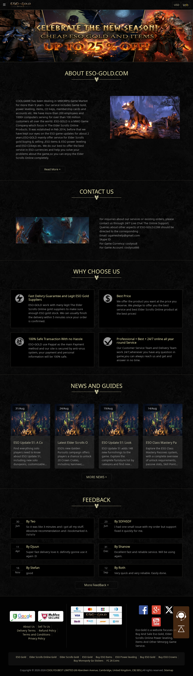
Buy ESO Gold (147, 657)
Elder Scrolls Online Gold (43, 657)
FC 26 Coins (112, 660)
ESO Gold (21, 657)
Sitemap (168, 670)
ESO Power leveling (126, 657)
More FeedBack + (96, 585)
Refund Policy (47, 630)
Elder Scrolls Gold (69, 657)
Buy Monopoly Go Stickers (88, 660)
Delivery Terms (26, 630)
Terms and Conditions (36, 634)
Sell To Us (44, 626)
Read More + (52, 169)
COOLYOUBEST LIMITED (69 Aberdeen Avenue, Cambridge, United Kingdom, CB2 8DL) (94, 670)
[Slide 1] (96, 57)
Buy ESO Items (104, 657)
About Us (29, 626)
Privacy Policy (36, 638)
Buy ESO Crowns (168, 657)
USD (176, 5)
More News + (96, 477)
